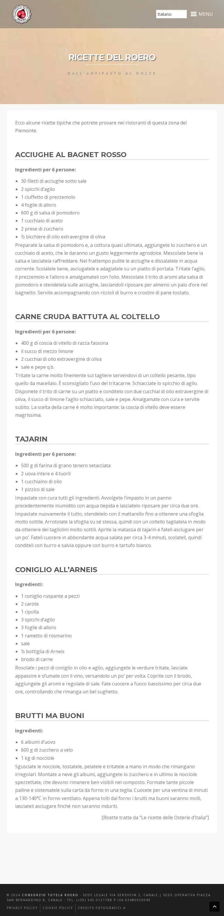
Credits (102, 908)
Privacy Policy (22, 908)
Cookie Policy (58, 908)
